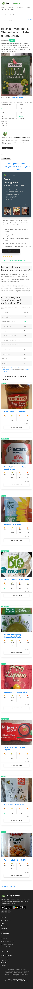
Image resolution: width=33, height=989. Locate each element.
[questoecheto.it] (10, 3)
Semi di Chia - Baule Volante (14, 805)
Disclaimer (4, 965)
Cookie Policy (4, 962)
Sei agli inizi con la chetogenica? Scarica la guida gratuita (16, 166)
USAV (19, 368)
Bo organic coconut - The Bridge (16, 579)
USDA (15, 368)
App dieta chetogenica (7, 920)
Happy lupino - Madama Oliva (15, 692)
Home (2, 7)
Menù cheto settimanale (7, 947)
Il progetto (4, 931)
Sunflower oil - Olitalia (12, 524)
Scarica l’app (8, 148)
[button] (31, 3)
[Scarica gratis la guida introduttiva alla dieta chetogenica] (16, 194)
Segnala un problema (6, 957)
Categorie (10, 7)
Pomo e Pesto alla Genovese (15, 412)
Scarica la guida (11, 251)
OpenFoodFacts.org (18, 97)
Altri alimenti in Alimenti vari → (9, 886)
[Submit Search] (2, 19)
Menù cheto (4, 928)
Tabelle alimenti (5, 933)
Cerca (30, 20)
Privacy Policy (5, 960)
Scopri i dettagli (16, 427)
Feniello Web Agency (22, 981)
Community (4, 925)
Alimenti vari (20, 7)
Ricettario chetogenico (7, 944)
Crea (12, 368)
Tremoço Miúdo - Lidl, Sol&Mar (15, 860)
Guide (2, 923)
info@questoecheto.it (6, 955)
